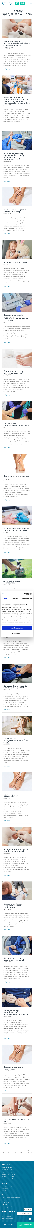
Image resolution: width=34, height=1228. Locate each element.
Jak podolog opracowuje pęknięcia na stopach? (15, 850)
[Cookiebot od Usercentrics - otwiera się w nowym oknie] (24, 594)
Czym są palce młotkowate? (10, 796)
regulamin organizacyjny (9, 1174)
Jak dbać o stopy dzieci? (15, 262)
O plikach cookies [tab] (26, 598)
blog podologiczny (7, 1167)
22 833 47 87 (8, 1214)
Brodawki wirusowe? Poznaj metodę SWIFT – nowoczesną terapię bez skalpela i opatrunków (16, 100)
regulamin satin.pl (7, 1172)
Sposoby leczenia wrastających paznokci (14, 959)
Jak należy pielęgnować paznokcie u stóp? (15, 211)
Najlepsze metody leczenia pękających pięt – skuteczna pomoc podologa (16, 44)
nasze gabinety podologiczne (11, 1197)
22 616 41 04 (7, 1216)
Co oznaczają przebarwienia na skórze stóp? (15, 740)
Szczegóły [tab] (15, 598)
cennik (4, 1190)
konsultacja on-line (7, 1207)
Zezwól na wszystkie (17, 628)
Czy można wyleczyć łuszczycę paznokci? (13, 372)
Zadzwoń (10, 1224)
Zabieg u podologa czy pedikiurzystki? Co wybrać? (13, 906)
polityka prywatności (8, 1169)
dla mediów (5, 1202)
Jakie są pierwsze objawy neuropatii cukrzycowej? (16, 529)
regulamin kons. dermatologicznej (12, 1179)
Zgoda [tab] (5, 598)
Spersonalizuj (16, 633)
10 (21, 1153)
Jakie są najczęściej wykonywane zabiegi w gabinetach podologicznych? (14, 156)
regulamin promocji (8, 1176)
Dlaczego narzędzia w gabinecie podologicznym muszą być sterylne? (16, 318)
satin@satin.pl (9, 1218)
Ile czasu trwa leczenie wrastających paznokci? (15, 687)
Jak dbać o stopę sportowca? (11, 582)
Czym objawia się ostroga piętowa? (16, 477)
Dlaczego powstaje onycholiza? (13, 1068)
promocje (5, 1188)
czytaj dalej (6, 69)
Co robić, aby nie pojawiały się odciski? (16, 424)
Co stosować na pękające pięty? (16, 1120)
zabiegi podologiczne (8, 1186)
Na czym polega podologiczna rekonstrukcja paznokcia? (16, 1012)
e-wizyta (4, 1204)
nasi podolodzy (6, 1200)
